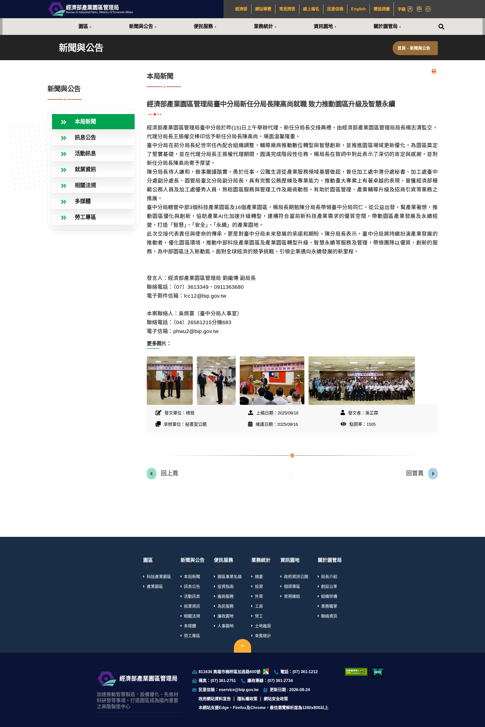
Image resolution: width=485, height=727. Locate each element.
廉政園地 (225, 616)
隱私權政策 (247, 698)
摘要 (259, 576)
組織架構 (329, 596)
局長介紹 (329, 576)
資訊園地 (323, 26)
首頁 (402, 48)
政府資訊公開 (296, 576)
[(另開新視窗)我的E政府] (377, 673)
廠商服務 (225, 596)
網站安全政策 (276, 698)
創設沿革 (329, 586)
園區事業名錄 (229, 576)
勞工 (259, 616)
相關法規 (192, 616)
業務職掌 (329, 606)
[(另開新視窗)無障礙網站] (356, 671)
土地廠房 (263, 626)
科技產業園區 (159, 576)
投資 (259, 586)
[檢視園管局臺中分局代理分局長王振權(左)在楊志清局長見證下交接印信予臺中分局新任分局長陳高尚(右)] (170, 380)
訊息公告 (192, 586)
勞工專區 (192, 635)
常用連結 (292, 596)
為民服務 (225, 606)
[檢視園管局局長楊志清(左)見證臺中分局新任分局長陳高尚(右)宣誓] (216, 380)
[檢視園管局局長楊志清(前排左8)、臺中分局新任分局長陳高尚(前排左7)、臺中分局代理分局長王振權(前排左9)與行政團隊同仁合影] (361, 380)
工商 (259, 606)
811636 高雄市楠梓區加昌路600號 (229, 671)
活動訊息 (192, 596)
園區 (83, 26)
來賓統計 (263, 635)
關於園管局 (386, 26)
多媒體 (190, 626)
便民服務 (203, 26)
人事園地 (225, 626)
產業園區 (155, 586)
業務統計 (263, 26)
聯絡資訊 (329, 616)
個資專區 (292, 586)
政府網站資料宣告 (215, 698)
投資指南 (225, 586)
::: (233, 9)
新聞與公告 (141, 26)
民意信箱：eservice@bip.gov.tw (228, 689)
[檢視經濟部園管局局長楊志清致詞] (272, 380)
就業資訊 (192, 606)
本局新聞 (192, 576)
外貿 (259, 596)
